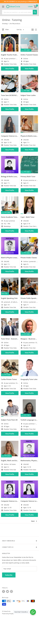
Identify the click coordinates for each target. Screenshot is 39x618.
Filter (7, 29)
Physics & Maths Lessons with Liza (29, 136)
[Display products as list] (36, 30)
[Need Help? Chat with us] (33, 612)
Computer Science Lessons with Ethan (10, 501)
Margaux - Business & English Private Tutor (29, 339)
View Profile (9, 69)
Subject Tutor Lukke (28, 95)
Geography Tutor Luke (29, 379)
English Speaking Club (9, 298)
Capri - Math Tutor (27, 217)
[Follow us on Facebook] (3, 591)
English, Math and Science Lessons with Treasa (10, 460)
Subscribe (8, 575)
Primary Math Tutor (28, 176)
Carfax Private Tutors (9, 379)
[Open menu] (3, 6)
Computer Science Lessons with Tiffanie (10, 136)
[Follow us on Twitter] (7, 591)
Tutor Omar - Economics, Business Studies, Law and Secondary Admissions (10, 339)
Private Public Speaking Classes (29, 298)
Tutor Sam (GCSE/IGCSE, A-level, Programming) (10, 95)
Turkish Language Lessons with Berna (29, 420)
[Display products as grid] (32, 30)
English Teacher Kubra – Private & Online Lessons (10, 55)
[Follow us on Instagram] (11, 591)
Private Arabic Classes (29, 258)
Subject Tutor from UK (9, 420)
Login (30, 6)
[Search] (35, 12)
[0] (35, 6)
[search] (17, 12)
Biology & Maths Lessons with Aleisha (10, 176)
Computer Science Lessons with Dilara (29, 501)
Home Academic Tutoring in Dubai (10, 217)
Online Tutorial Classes (29, 55)
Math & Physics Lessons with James (10, 258)
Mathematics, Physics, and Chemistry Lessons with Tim (29, 460)
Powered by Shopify (7, 613)
